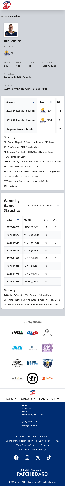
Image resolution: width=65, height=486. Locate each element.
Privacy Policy (43, 440)
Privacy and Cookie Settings (32, 449)
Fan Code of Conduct (38, 436)
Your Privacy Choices (26, 445)
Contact (20, 436)
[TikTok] (49, 457)
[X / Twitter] (38, 457)
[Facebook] (16, 457)
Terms (56, 440)
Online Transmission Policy (19, 440)
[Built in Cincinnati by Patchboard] (32, 472)
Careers (45, 445)
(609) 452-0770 (29, 421)
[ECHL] (6, 5)
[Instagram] (27, 457)
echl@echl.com (29, 425)
